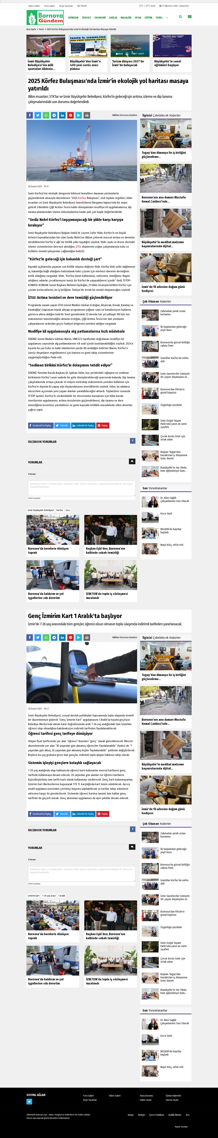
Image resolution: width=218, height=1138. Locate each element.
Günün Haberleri (173, 1095)
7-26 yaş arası (49, 895)
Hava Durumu (146, 1095)
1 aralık (61, 895)
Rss (188, 1115)
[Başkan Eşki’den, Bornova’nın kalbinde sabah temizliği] (110, 529)
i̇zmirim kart (34, 895)
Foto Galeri (88, 1095)
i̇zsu (68, 510)
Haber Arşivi (145, 1100)
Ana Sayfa (31, 29)
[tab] (132, 441)
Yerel (41, 29)
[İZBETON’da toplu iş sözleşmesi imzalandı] (110, 575)
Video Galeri (115, 1095)
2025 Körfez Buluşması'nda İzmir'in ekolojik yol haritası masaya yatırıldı (81, 29)
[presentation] (132, 441)
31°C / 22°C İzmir (147, 5)
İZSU (78, 246)
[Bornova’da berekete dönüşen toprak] (52, 529)
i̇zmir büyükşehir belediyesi (41, 510)
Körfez (82, 198)
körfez (60, 510)
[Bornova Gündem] (45, 17)
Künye (131, 1115)
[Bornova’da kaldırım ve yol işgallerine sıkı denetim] (52, 575)
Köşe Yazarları (90, 1100)
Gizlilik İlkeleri (174, 1115)
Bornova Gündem (128, 115)
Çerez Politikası (156, 1115)
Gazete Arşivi (172, 1100)
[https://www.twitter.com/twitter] (29, 1101)
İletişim (141, 1115)
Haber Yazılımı (181, 1126)
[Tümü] (167, 17)
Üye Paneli (82, 5)
